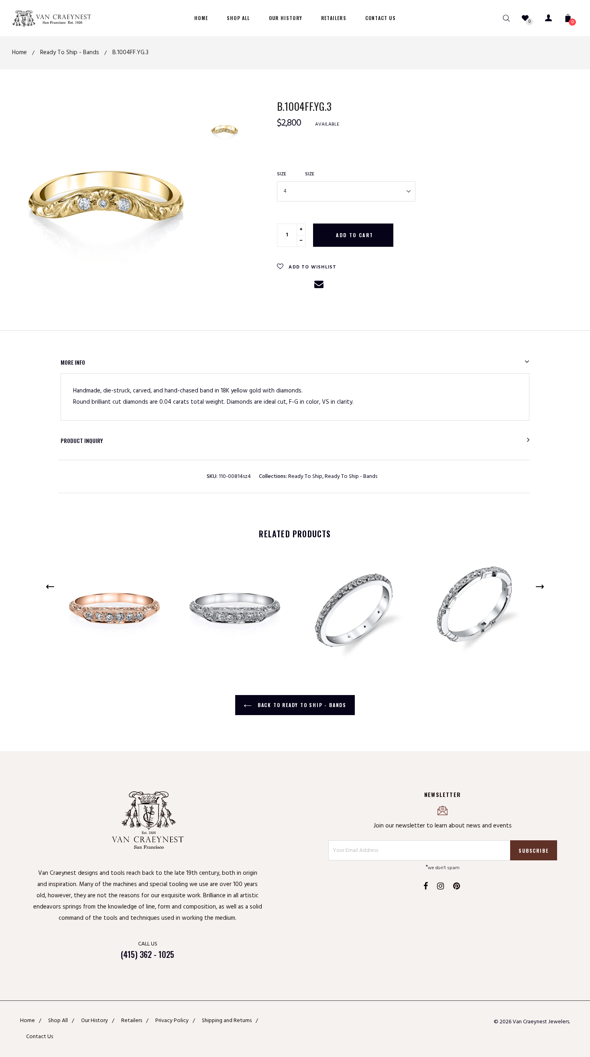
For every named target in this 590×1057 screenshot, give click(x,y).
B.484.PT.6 (202, 564)
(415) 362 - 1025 (147, 954)
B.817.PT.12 (322, 564)
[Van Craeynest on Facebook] (425, 887)
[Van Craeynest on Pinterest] (456, 887)
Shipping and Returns (227, 1020)
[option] (106, 196)
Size (281, 174)
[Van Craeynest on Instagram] (440, 887)
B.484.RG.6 (81, 564)
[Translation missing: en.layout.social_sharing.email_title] (318, 288)
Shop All (58, 1020)
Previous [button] (50, 587)
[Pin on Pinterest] (302, 286)
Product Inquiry (82, 440)
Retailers (131, 1020)
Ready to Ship (305, 476)
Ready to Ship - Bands (351, 476)
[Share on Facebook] (283, 286)
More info (73, 362)
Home (27, 1020)
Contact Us (39, 1036)
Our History (94, 1020)
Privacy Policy (172, 1020)
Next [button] (540, 587)
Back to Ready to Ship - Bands (301, 704)
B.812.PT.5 (442, 564)
